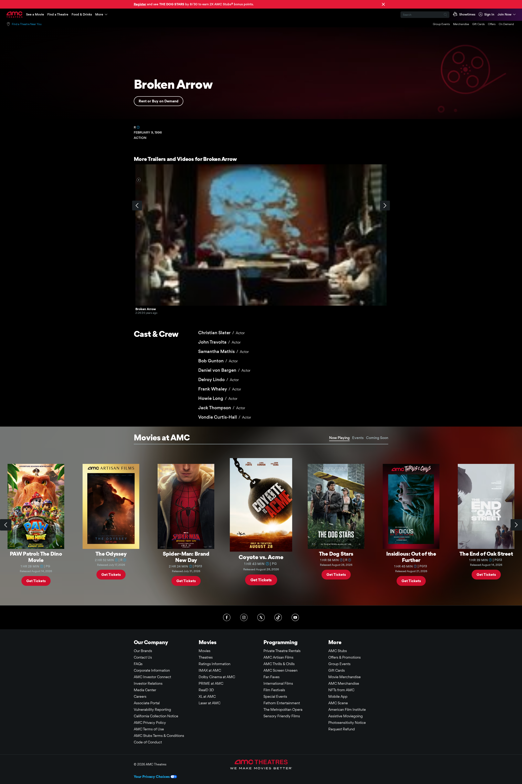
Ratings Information (214, 664)
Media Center (145, 690)
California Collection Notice (156, 716)
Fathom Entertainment (281, 703)
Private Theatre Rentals (282, 651)
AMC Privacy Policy (150, 722)
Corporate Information (152, 670)
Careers (140, 696)
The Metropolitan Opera (282, 709)
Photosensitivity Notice (347, 722)
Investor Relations (148, 683)
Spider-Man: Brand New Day (186, 556)
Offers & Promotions (344, 657)
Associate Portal (147, 703)
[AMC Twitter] (261, 617)
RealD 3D (206, 690)
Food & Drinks (82, 14)
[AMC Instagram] (244, 617)
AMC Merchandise (343, 683)
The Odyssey (110, 553)
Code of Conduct (148, 742)
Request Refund (341, 729)
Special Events (275, 696)
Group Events (441, 24)
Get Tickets (36, 581)
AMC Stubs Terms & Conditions (159, 735)
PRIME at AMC (211, 683)
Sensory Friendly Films (281, 716)
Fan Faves (271, 677)
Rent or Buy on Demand (158, 101)
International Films (278, 683)
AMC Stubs (337, 651)
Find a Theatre (57, 14)
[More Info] (138, 127)
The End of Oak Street (486, 553)
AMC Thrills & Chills (279, 664)
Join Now (504, 14)
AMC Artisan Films (278, 657)
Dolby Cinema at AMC (217, 677)
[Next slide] (516, 525)
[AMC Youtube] (295, 617)
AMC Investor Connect (152, 677)
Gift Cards (478, 24)
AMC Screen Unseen (280, 670)
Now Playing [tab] (339, 438)
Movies (204, 651)
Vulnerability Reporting (152, 709)
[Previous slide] (5, 525)
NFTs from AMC (341, 690)
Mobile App (337, 696)
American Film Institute (347, 709)
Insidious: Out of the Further (411, 556)
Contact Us (143, 657)
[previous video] (137, 205)
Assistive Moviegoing (345, 716)
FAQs (138, 664)
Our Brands (143, 651)
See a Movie (35, 14)
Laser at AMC (209, 703)
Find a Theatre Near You (27, 24)
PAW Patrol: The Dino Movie (36, 556)
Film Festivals (274, 690)
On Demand (506, 24)
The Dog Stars (336, 553)
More (99, 14)
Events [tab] (358, 438)
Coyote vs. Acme (261, 556)
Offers (491, 24)
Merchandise (461, 24)
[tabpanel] (261, 525)
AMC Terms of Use (149, 729)
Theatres (206, 657)
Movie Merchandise (344, 677)
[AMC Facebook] (226, 617)
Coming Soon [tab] (377, 438)
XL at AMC (207, 696)
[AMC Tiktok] (278, 617)
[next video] (385, 205)
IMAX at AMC (210, 670)
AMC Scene (338, 703)
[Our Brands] (261, 764)
